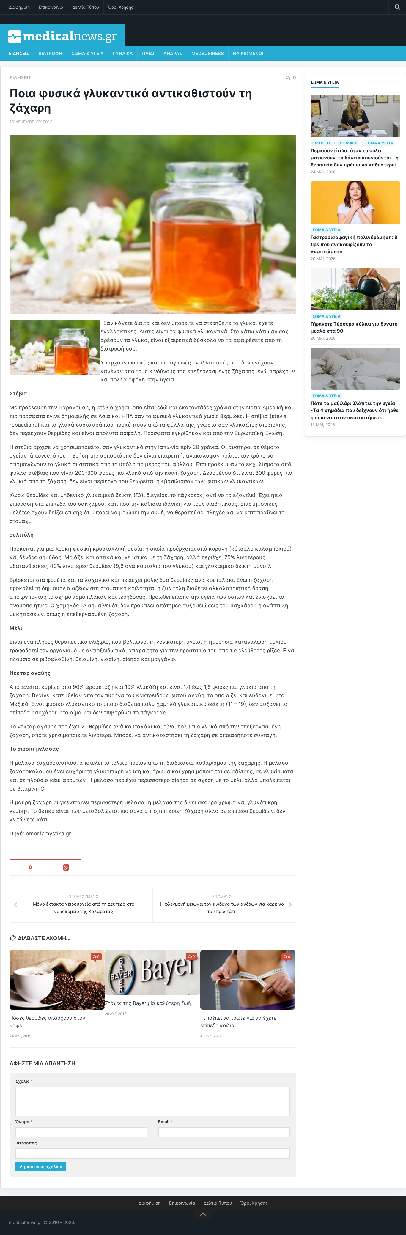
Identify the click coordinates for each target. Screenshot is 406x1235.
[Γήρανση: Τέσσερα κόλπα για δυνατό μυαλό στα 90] (355, 289)
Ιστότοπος (26, 1142)
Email (165, 1121)
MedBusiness (207, 53)
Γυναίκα (123, 53)
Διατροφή (50, 53)
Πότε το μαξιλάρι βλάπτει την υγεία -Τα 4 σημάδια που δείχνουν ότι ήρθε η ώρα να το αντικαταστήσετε (355, 410)
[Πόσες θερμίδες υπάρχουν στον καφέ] (57, 980)
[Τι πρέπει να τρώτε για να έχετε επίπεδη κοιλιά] (247, 980)
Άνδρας (172, 53)
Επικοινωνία (51, 7)
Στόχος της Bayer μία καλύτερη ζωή (148, 1003)
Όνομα (24, 1121)
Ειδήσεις (19, 53)
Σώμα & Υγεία (87, 53)
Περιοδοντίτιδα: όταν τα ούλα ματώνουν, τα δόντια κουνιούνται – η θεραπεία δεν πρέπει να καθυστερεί (355, 157)
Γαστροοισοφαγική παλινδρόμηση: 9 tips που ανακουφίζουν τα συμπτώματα (354, 244)
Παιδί (148, 53)
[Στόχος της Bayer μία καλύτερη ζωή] (152, 972)
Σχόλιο (24, 1081)
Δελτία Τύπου (86, 7)
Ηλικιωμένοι (248, 53)
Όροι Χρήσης (120, 7)
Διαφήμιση (19, 7)
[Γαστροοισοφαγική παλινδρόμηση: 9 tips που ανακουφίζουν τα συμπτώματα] (355, 202)
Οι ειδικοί (348, 143)
